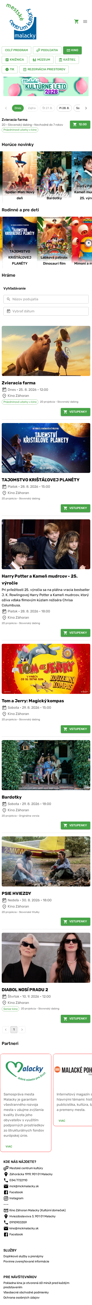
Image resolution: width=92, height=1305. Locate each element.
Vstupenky (78, 412)
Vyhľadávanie (14, 288)
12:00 (83, 124)
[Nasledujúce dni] (86, 108)
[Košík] (76, 21)
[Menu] (85, 21)
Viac (9, 1146)
